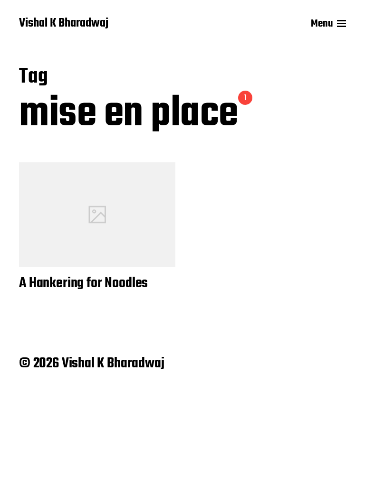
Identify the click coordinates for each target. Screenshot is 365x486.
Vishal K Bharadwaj (63, 24)
